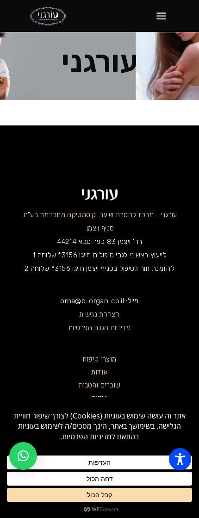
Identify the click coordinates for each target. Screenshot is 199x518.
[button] (23, 456)
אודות (99, 372)
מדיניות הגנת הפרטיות (99, 328)
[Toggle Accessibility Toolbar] (180, 459)
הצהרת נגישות (99, 314)
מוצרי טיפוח (99, 359)
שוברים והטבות (100, 385)
